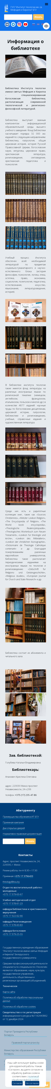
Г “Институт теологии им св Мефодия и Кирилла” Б (26, 8)
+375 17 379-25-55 (13, 934)
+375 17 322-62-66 (13, 915)
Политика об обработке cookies (19, 1006)
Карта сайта (9, 991)
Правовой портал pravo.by (25, 1042)
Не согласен (32, 1083)
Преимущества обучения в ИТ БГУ (21, 816)
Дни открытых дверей (14, 828)
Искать (38, 17)
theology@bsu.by (11, 881)
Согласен (17, 1083)
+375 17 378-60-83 (13, 925)
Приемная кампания (13, 822)
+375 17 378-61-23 (13, 903)
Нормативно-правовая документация (22, 833)
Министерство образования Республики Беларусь (25, 1052)
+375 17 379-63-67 (13, 894)
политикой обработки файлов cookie (25, 1078)
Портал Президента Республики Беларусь (20, 1033)
